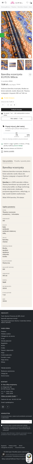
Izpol (4, 282)
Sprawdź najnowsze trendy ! (9, 318)
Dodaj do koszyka (16, 109)
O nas (2, 338)
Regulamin (4, 343)
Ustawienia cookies (20, 447)
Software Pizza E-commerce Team (21, 459)
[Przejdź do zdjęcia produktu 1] (4, 65)
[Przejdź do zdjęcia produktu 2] (12, 65)
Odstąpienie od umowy (8, 336)
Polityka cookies (6, 334)
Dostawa (3, 331)
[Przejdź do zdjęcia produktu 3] (20, 65)
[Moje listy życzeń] (27, 2)
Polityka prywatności (7, 456)
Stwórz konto (5, 376)
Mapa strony (4, 359)
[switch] (29, 461)
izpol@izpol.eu (9, 402)
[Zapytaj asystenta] (3, 454)
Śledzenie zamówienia (7, 371)
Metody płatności (6, 341)
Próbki (3, 348)
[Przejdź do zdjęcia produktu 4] (28, 65)
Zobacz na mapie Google (8, 396)
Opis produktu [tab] (8, 161)
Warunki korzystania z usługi (20, 456)
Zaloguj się (4, 373)
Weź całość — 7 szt (16, 118)
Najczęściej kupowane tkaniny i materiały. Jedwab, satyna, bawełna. (16, 321)
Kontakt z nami (5, 357)
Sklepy (3, 362)
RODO (3, 345)
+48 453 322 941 (16, 399)
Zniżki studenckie (6, 355)
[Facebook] (8, 407)
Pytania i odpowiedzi (7, 350)
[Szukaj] (5, 2)
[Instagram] (3, 407)
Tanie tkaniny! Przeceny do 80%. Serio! (13, 316)
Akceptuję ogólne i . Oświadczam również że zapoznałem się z (16, 428)
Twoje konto (6, 368)
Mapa (2, 352)
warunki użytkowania (17, 425)
